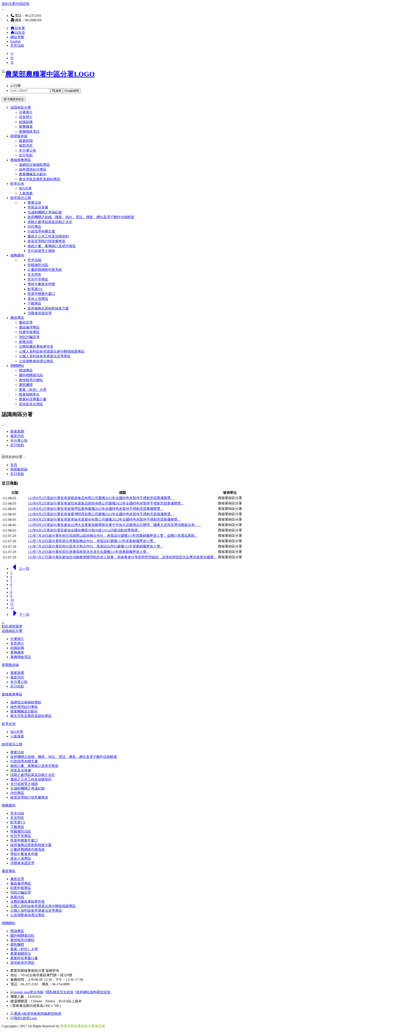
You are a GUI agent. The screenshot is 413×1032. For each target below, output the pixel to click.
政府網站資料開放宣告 (93, 992)
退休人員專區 (38, 299)
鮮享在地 (17, 183)
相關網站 (17, 365)
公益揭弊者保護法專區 (36, 361)
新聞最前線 (19, 136)
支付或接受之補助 (41, 251)
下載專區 (34, 303)
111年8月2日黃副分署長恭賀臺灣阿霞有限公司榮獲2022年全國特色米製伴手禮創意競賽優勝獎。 (101, 514)
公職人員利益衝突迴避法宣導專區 (45, 356)
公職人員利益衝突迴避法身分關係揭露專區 (51, 351)
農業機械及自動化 (32, 174)
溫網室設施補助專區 (34, 165)
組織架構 (26, 122)
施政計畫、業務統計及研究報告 (52, 246)
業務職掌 (26, 126)
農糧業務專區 (20, 160)
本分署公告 (27, 150)
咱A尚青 (25, 188)
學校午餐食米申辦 (41, 284)
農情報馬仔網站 (31, 380)
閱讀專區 (26, 370)
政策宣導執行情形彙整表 (46, 241)
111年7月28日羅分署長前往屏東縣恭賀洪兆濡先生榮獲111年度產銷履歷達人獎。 (89, 552)
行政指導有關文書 (41, 231)
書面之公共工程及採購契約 (48, 236)
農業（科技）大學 (32, 390)
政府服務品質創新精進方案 (48, 308)
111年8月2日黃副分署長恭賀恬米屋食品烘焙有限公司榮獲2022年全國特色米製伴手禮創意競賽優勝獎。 (106, 503)
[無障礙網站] (35, 1013)
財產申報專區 (29, 332)
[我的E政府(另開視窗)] (23, 1018)
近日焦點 (26, 155)
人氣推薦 (26, 193)
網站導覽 (17, 37)
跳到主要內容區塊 (15, 4)
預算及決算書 (38, 207)
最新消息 (26, 145)
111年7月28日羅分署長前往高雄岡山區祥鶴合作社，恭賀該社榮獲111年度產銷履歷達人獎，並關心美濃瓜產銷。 (113, 535)
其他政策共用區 (31, 404)
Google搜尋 (72, 90)
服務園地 (17, 255)
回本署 (20, 28)
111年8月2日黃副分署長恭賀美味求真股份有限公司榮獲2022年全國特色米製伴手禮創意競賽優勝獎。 (104, 519)
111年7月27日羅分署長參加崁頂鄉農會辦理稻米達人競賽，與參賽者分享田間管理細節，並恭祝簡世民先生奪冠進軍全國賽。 (122, 557)
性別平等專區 (38, 279)
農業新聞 (26, 141)
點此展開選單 (12, 626)
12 (12, 607)
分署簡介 (26, 112)
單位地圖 (36, 992)
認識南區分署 (20, 107)
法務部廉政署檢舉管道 (36, 346)
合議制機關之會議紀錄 (45, 212)
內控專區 (34, 226)
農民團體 (26, 385)
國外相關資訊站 (31, 375)
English (15, 41)
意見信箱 (17, 45)
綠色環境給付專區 (32, 169)
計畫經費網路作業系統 (45, 269)
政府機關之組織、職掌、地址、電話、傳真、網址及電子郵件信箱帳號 (81, 217)
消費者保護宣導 (40, 313)
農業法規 (34, 202)
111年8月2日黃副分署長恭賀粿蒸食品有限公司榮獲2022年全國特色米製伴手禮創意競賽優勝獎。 (101, 498)
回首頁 (20, 32)
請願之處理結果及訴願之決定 (50, 222)
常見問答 (34, 274)
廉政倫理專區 (29, 327)
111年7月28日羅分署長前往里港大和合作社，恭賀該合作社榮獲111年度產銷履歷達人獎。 (95, 546)
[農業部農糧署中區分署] (48, 74)
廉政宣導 (26, 322)
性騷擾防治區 (38, 265)
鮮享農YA (35, 289)
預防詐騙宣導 (29, 337)
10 (12, 600)
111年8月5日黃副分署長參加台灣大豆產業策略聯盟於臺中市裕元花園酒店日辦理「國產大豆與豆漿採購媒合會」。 (115, 525)
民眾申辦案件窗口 (41, 294)
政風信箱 (26, 342)
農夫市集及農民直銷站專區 (39, 179)
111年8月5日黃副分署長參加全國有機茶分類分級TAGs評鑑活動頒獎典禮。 (84, 530)
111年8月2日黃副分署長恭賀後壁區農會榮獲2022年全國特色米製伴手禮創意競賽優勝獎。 (96, 509)
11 (12, 604)
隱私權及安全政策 (60, 992)
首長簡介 (26, 117)
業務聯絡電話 (29, 131)
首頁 (13, 465)
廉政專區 (17, 317)
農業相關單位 (29, 394)
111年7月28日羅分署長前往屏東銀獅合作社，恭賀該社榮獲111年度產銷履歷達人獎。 (92, 541)
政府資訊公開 (20, 198)
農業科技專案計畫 (32, 399)
